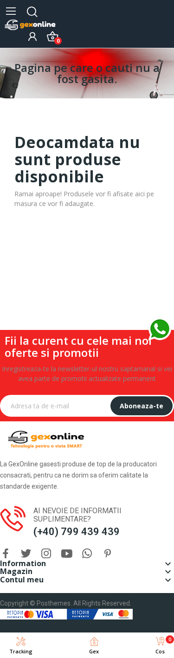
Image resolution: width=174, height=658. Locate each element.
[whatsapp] (87, 554)
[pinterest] (107, 554)
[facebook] (5, 554)
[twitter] (26, 554)
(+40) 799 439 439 (76, 531)
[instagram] (46, 554)
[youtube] (66, 554)
